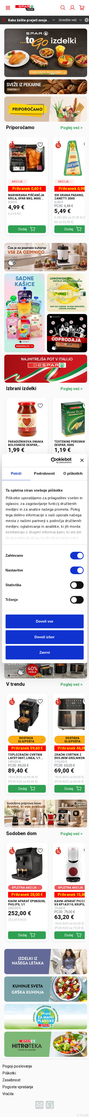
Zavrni (44, 652)
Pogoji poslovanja (17, 1066)
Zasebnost (11, 1080)
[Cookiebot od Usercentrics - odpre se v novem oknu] (53, 460)
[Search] (63, 8)
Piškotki (9, 1073)
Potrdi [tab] (16, 473)
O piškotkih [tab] (73, 473)
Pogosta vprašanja (17, 1087)
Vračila (8, 1094)
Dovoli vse (44, 621)
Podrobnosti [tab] (44, 473)
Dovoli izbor (44, 637)
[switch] (77, 570)
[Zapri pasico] (82, 460)
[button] (24, 7)
